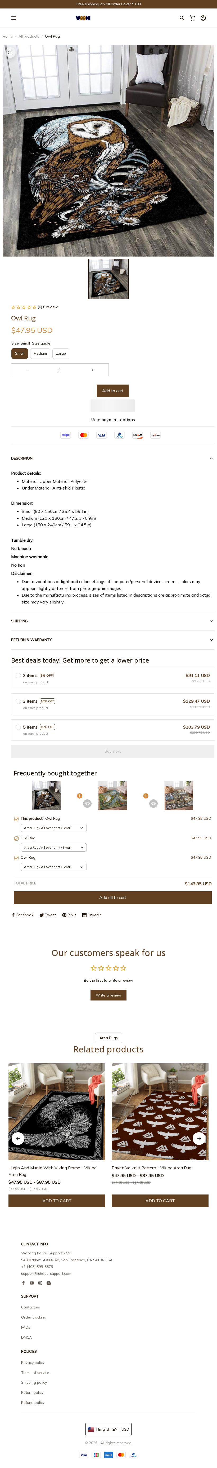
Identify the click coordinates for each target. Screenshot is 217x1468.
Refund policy (32, 1402)
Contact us (30, 1307)
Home (8, 36)
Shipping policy (34, 1382)
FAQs (25, 1327)
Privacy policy (32, 1362)
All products (29, 36)
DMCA (26, 1337)
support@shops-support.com (46, 1273)
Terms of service (35, 1372)
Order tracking (33, 1317)
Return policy (32, 1392)
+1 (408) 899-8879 (37, 1266)
